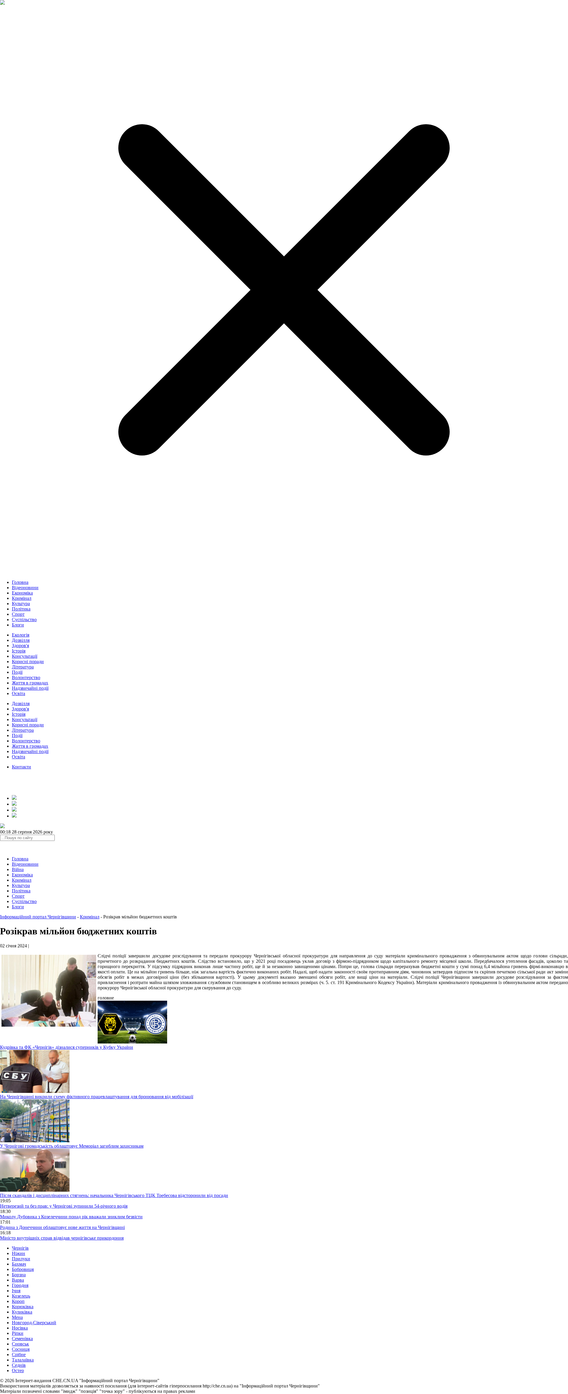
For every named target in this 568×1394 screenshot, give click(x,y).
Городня (20, 1285)
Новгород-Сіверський (34, 1322)
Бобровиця (23, 1269)
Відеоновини (25, 587)
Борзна (19, 1274)
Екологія (20, 634)
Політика (21, 608)
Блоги (18, 624)
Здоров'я (20, 645)
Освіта (18, 693)
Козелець (21, 1295)
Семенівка (22, 1338)
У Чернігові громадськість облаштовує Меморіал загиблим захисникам (71, 1146)
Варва (18, 1279)
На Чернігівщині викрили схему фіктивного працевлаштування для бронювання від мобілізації (96, 1096)
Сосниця (21, 1349)
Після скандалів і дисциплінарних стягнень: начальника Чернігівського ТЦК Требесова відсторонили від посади (114, 1195)
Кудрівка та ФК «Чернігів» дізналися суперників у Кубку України (66, 1047)
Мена (17, 1317)
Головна (20, 582)
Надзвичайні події (30, 688)
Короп (18, 1301)
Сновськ (20, 1343)
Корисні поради (28, 661)
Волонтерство (26, 677)
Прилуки (21, 1258)
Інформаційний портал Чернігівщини (38, 916)
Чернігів (20, 1248)
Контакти (21, 766)
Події (17, 672)
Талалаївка (23, 1359)
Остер (18, 1370)
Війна (18, 869)
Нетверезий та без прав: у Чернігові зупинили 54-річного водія (64, 1206)
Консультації (24, 656)
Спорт (18, 614)
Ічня (16, 1290)
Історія (18, 650)
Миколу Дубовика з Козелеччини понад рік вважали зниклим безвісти (71, 1216)
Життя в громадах (30, 682)
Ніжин (18, 1253)
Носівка (20, 1327)
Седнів (19, 1365)
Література (23, 666)
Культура (21, 603)
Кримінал (21, 598)
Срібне (19, 1354)
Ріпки (17, 1333)
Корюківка (22, 1306)
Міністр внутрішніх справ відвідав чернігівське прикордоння (62, 1237)
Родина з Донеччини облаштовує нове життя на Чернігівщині (62, 1227)
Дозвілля (21, 640)
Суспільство (24, 619)
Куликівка (22, 1311)
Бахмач (19, 1264)
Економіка (22, 592)
